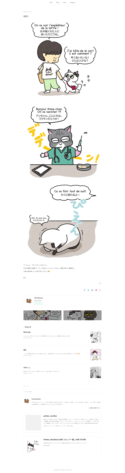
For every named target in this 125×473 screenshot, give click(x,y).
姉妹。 (25, 350)
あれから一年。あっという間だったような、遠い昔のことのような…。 (42, 371)
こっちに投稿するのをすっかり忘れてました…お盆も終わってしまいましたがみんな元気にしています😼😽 (51, 353)
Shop (64, 2)
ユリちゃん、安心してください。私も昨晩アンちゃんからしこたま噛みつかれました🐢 (46, 336)
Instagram (72, 2)
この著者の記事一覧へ (94, 408)
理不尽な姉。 (27, 332)
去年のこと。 (27, 367)
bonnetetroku (36, 399)
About (57, 2)
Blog (51, 2)
